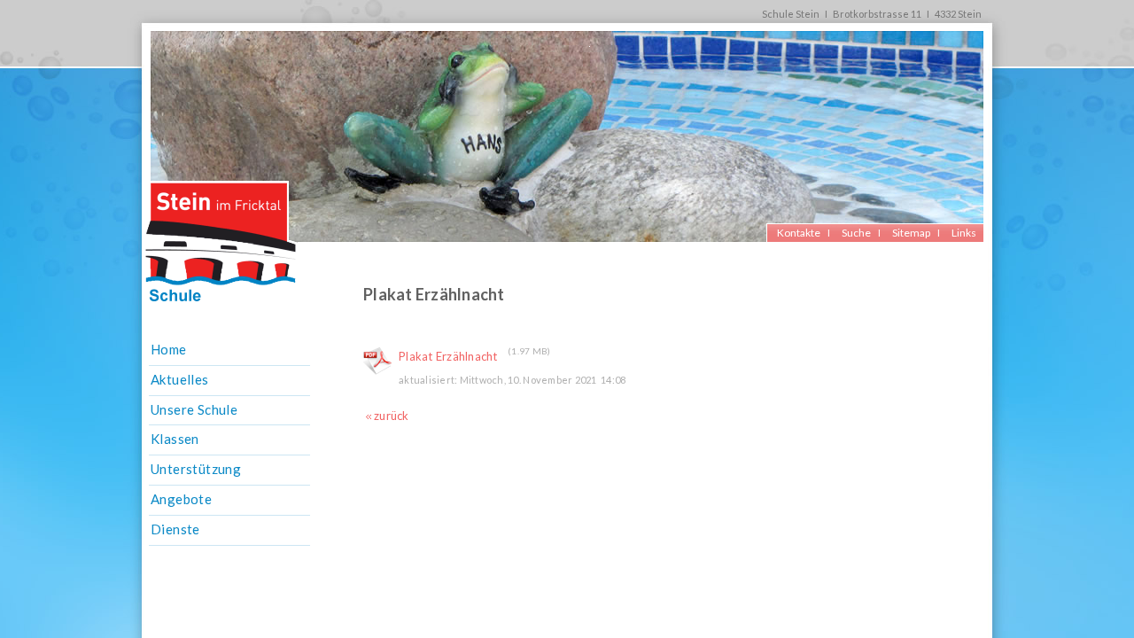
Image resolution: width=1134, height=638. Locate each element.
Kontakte (798, 232)
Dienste (175, 529)
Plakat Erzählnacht (448, 356)
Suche (856, 232)
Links (963, 232)
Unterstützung (196, 469)
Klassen (175, 439)
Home (169, 349)
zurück (391, 415)
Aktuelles (180, 379)
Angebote (181, 499)
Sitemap (911, 232)
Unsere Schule (194, 409)
